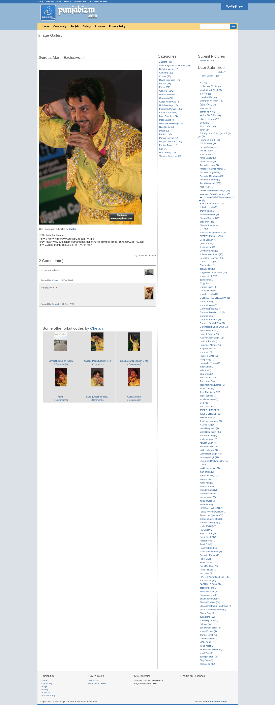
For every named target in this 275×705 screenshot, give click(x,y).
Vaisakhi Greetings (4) (170, 156)
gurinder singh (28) (209, 294)
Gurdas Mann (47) (168, 94)
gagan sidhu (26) (208, 269)
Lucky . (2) (205, 464)
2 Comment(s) (97, 364)
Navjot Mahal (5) (208, 497)
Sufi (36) (163, 149)
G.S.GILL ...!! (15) (208, 261)
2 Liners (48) (165, 62)
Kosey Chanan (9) (168, 112)
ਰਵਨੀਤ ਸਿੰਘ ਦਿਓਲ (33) (210, 115)
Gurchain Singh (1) (209, 290)
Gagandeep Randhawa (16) (213, 272)
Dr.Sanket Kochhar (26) (211, 258)
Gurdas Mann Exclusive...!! (97, 361)
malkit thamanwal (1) (210, 468)
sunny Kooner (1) (208, 631)
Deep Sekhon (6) (208, 240)
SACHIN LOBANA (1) (210, 584)
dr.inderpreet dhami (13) (211, 254)
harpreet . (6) (206, 352)
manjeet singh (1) (208, 479)
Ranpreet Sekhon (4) (210, 548)
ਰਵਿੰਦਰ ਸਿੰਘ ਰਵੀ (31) (209, 119)
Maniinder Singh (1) (209, 475)
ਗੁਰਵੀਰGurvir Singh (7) (211, 90)
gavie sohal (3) (207, 279)
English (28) (165, 83)
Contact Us (93, 680)
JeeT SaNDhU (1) (208, 406)
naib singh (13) (207, 482)
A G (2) (203, 83)
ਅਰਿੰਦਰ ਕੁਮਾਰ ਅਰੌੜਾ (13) (211, 101)
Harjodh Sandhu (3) (209, 334)
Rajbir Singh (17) (208, 537)
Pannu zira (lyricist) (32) (211, 515)
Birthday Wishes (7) (169, 69)
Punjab (75, 26)
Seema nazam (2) (208, 595)
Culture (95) (165, 76)
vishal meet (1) (207, 646)
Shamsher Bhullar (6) (210, 598)
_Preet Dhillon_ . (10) (210, 76)
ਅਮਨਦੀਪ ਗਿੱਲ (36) (208, 97)
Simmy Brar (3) (207, 613)
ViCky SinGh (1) (208, 642)
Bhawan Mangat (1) (209, 214)
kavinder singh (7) (208, 439)
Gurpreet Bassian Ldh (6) (212, 312)
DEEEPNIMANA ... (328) (211, 236)
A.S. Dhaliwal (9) (208, 143)
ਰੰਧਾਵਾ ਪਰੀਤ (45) (208, 126)
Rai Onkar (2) (206, 530)
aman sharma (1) (208, 154)
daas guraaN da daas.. (97, 396)
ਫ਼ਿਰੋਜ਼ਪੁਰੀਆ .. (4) (208, 105)
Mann (60, 396)
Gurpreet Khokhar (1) (210, 319)
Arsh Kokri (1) (206, 187)
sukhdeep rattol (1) (209, 620)
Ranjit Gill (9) (206, 544)
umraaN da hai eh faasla (61, 361)
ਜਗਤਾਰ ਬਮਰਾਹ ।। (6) (210, 140)
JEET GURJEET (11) (210, 414)
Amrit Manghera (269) (210, 183)
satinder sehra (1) (208, 588)
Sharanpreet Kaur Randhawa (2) (216, 606)
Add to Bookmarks (98, 1)
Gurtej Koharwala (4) (169, 101)
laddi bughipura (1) (209, 450)
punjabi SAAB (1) (208, 526)
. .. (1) (203, 79)
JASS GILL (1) (207, 388)
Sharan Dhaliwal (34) (210, 602)
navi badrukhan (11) (209, 493)
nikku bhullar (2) (207, 501)
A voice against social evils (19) (174, 65)
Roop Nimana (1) (208, 569)
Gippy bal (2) (206, 283)
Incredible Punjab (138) (170, 109)
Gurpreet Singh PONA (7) (212, 323)
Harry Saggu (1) (208, 359)
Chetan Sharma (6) (209, 225)
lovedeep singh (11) (209, 457)
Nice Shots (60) (167, 127)
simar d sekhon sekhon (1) (213, 609)
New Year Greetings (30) (171, 123)
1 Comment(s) (97, 400)
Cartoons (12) (166, 72)
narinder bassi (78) (209, 490)
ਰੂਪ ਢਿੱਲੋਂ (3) (205, 123)
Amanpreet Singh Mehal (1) (213, 169)
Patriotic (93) (165, 134)
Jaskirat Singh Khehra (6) (212, 385)
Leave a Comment (147, 255)
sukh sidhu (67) (207, 617)
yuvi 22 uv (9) (206, 653)
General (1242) (166, 91)
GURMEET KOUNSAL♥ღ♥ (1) (215, 298)
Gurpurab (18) (166, 98)
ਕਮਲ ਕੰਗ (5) (205, 108)
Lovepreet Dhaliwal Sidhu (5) (214, 461)
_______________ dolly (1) (213, 72)
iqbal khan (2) (206, 374)
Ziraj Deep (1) (206, 660)
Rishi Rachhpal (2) (209, 566)
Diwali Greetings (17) (169, 80)
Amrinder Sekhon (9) (210, 179)
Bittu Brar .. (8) (207, 222)
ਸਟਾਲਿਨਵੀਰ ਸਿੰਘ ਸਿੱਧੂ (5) (211, 86)
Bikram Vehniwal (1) (209, 218)
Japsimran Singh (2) (209, 381)
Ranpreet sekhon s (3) (211, 551)
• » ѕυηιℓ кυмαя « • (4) (210, 147)
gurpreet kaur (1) (208, 316)
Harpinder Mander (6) (210, 345)
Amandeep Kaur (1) (209, 165)
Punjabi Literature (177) (170, 141)
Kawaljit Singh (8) (208, 443)
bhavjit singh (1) (207, 211)
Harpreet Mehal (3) (209, 348)
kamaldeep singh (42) (210, 432)
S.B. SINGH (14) (208, 580)
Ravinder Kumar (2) (209, 555)
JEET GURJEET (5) (210, 410)
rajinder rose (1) (207, 540)
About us (100, 26)
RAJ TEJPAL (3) (208, 533)
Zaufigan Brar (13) (209, 656)
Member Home (53, 1)
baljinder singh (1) (208, 207)
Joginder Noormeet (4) (211, 421)
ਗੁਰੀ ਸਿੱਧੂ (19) (206, 94)
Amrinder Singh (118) (210, 172)
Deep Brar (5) (206, 243)
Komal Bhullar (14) (209, 446)
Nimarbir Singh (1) (208, 504)
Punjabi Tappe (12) (168, 145)
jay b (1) (204, 403)
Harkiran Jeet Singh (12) (212, 337)
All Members (80, 1)
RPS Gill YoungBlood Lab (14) (214, 577)
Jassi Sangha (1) (208, 395)
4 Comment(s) (134, 364)
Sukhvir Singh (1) (208, 624)
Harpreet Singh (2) (209, 356)
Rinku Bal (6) (206, 562)
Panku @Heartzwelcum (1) (213, 511)
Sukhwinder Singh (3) (210, 627)
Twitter (102, 683)
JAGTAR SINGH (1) (209, 377)
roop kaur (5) (206, 573)
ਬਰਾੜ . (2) (204, 130)
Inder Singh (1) (207, 366)
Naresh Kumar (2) (208, 486)
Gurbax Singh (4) (208, 287)
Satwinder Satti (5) (209, 591)
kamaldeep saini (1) (209, 428)
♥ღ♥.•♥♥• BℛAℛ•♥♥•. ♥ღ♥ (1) (215, 194)
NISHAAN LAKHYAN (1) (211, 508)
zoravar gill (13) (207, 664)
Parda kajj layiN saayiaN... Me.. (134, 361)
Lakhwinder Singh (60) (211, 453)
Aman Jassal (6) (208, 161)
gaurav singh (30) (208, 276)
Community (60, 26)
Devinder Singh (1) (209, 250)
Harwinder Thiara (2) (210, 363)
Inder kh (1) (205, 370)
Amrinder (56, 304)
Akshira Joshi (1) (208, 150)
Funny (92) (164, 87)
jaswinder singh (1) (209, 399)
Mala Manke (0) (167, 120)
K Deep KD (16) (207, 424)
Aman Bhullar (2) (208, 158)
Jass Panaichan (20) (210, 392)
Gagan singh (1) (208, 265)
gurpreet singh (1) (208, 305)
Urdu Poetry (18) (167, 152)
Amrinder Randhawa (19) (212, 176)
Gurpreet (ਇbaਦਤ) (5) (210, 308)
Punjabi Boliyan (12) (169, 138)
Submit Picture (207, 60)
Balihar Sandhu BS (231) (212, 203)
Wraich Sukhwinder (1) (211, 649)
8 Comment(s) (61, 364)
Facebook (93, 683)
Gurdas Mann (134, 396)
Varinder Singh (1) (208, 638)
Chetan (73, 229)
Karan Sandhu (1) (208, 435)
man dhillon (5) (207, 472)
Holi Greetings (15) (168, 105)
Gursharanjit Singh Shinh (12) (214, 327)
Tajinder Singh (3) (208, 635)
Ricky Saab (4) (207, 559)
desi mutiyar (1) (207, 247)
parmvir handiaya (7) (210, 522)
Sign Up (230, 6)
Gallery (87, 26)
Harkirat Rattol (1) (208, 341)
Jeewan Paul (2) (208, 417)
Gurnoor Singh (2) (208, 301)
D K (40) (204, 229)
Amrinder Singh (218, 701)
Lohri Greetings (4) (168, 116)
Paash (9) (164, 130)
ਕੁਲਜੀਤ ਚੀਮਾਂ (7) (207, 112)
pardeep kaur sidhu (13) (211, 519)
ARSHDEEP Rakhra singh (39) (215, 190)
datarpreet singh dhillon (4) (213, 232)
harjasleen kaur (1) (209, 330)
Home (40, 1)
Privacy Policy (117, 26)
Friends (67, 1)
